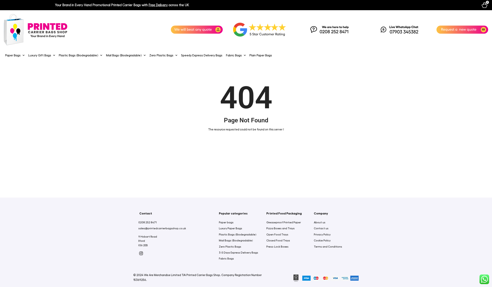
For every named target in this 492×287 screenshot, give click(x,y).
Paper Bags (13, 55)
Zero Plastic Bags (161, 55)
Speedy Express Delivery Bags (201, 55)
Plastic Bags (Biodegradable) (78, 55)
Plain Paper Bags (260, 55)
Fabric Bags (234, 55)
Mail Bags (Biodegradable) (124, 55)
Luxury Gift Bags (39, 55)
